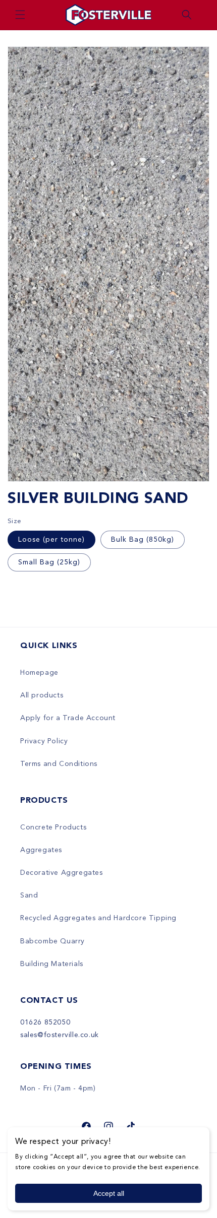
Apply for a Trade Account (68, 718)
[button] (20, 15)
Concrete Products (53, 827)
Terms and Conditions (58, 763)
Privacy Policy (44, 741)
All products (41, 695)
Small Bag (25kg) (49, 562)
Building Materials (51, 964)
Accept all (108, 1193)
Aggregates (41, 850)
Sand (29, 895)
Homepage (39, 672)
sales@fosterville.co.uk (59, 1035)
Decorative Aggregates (61, 872)
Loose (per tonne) (51, 539)
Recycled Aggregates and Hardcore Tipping (98, 918)
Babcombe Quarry (52, 941)
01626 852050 (45, 1022)
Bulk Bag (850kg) (142, 539)
